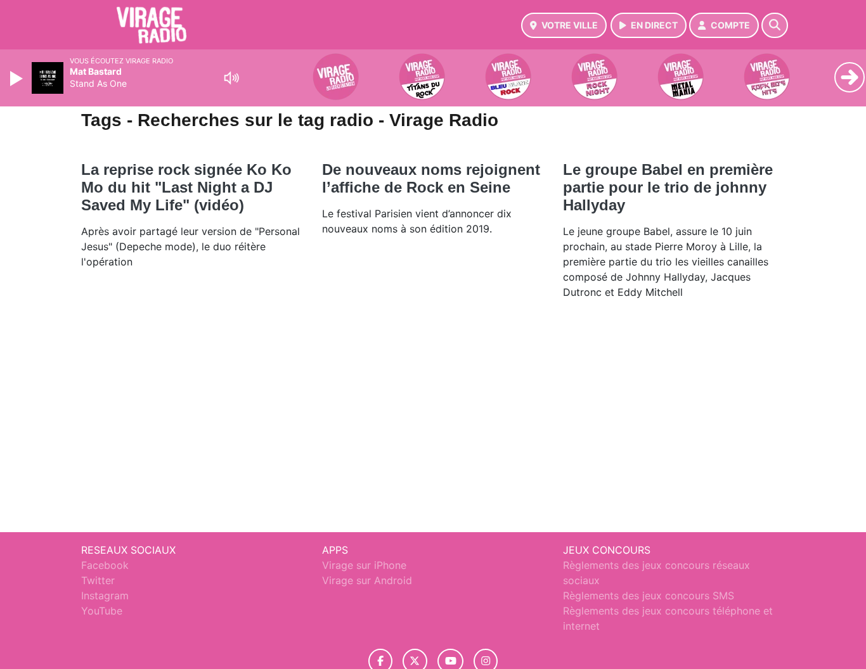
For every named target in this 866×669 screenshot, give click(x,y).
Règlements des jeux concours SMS (648, 595)
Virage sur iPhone (364, 565)
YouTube (101, 610)
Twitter (98, 580)
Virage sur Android (367, 580)
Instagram (105, 595)
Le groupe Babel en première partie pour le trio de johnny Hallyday (668, 187)
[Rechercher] (774, 25)
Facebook (105, 565)
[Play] (17, 78)
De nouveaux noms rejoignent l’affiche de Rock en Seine (431, 178)
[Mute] (231, 77)
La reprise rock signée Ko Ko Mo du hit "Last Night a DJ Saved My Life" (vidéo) (186, 187)
